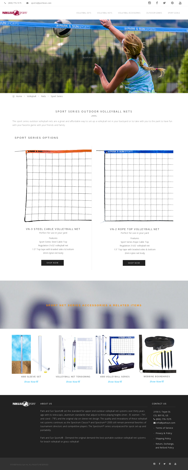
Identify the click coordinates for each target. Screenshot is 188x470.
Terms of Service (163, 427)
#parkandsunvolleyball (94, 57)
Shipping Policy (162, 438)
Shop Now (52, 263)
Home (19, 96)
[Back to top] (179, 461)
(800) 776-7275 (15, 3)
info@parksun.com (165, 422)
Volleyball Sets (84, 13)
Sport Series (57, 96)
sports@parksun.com (41, 3)
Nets (43, 96)
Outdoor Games (154, 13)
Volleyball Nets (105, 13)
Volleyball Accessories (129, 13)
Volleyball (31, 96)
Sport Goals (174, 13)
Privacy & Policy (162, 433)
